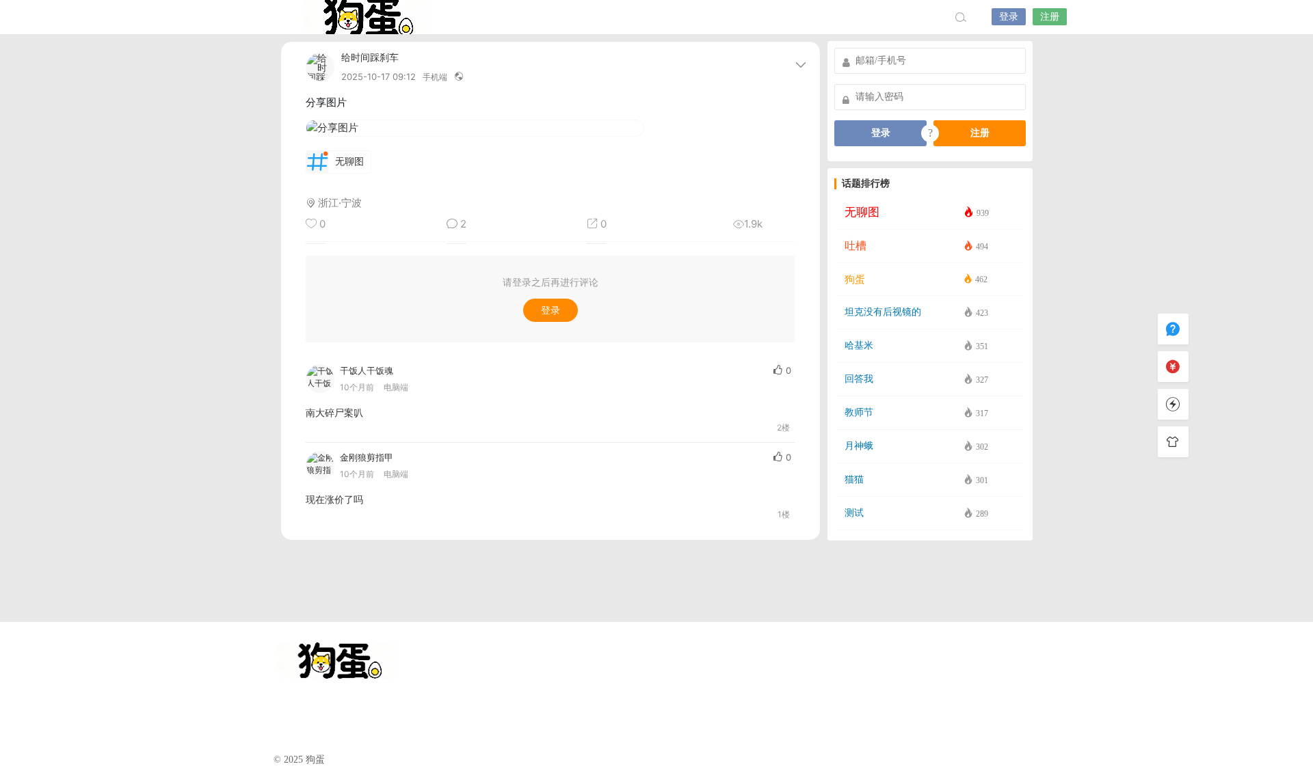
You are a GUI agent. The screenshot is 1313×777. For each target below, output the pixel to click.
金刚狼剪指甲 (366, 457)
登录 (1008, 17)
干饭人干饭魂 (366, 370)
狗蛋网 (365, 17)
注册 (1049, 17)
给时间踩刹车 (370, 58)
